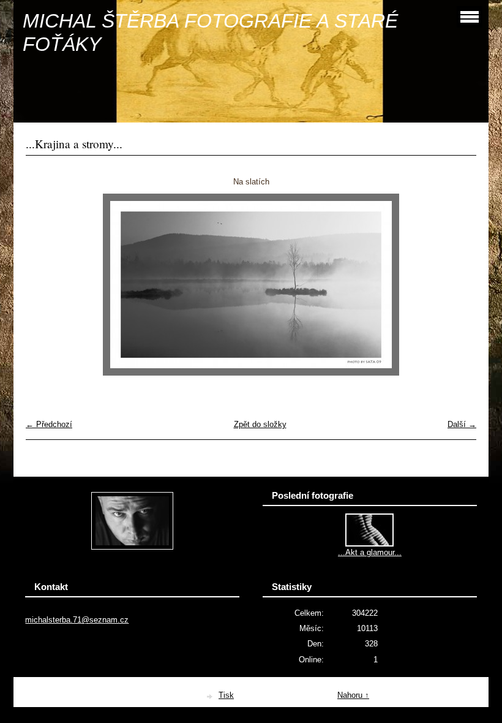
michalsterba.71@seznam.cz (77, 619)
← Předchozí (49, 424)
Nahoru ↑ (353, 695)
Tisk (226, 695)
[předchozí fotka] (45, 285)
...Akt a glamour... (370, 552)
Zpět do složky (260, 424)
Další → (462, 424)
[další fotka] (456, 285)
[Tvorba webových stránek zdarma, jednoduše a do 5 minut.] (210, 696)
